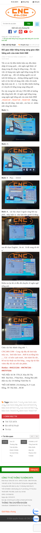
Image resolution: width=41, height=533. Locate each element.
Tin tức (8, 429)
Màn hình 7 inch (16, 402)
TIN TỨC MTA (11, 422)
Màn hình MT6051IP (27, 405)
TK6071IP (16, 100)
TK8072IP (26, 100)
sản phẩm (14, 2)
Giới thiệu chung (9, 511)
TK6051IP (6, 100)
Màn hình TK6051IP (10, 411)
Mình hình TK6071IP (28, 411)
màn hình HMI (12, 405)
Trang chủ (5, 37)
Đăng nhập (25, 2)
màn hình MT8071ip (28, 408)
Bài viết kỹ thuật (15, 37)
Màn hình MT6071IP (10, 408)
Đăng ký (36, 2)
